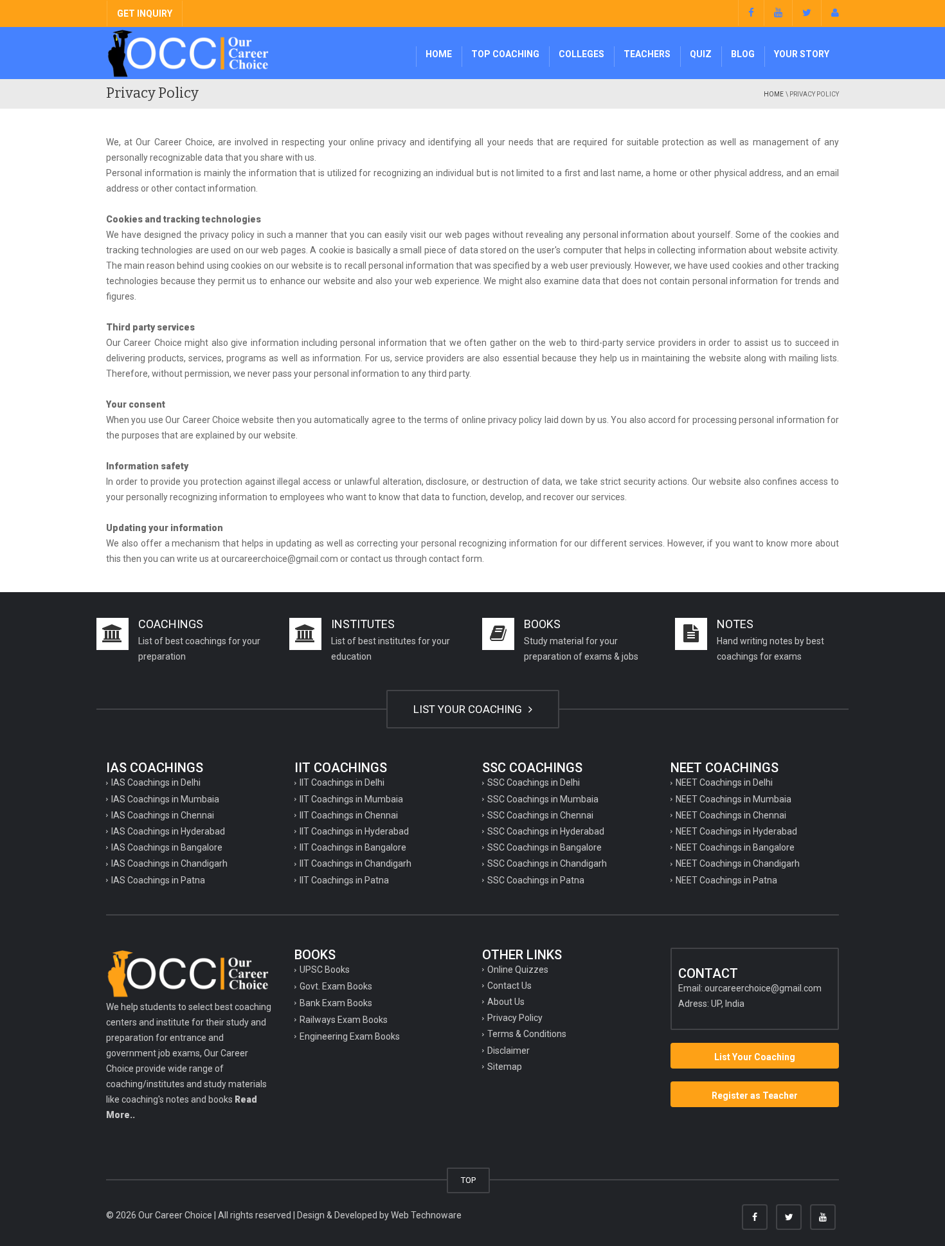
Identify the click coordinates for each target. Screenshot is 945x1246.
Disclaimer (508, 1050)
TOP (468, 1180)
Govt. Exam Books (336, 986)
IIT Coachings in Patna (344, 880)
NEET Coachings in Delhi (724, 782)
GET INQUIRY (144, 13)
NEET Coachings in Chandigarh (738, 863)
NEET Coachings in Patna (726, 880)
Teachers (647, 54)
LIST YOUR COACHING (469, 709)
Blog (743, 54)
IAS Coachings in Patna (158, 880)
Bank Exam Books (336, 1003)
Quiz (701, 54)
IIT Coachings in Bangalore (353, 847)
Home (439, 54)
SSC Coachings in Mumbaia (542, 799)
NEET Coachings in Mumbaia (733, 799)
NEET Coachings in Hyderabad (736, 831)
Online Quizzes (517, 969)
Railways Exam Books (344, 1020)
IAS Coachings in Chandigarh (169, 863)
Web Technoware (426, 1215)
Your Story (801, 54)
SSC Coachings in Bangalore (544, 847)
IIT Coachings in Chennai (349, 815)
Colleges (581, 54)
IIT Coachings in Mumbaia (351, 799)
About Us (506, 1002)
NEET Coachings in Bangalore (735, 847)
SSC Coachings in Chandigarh (547, 863)
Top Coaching (505, 54)
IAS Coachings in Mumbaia (165, 799)
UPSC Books (325, 969)
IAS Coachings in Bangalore (166, 847)
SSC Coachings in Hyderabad (545, 831)
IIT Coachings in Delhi (342, 782)
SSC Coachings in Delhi (533, 782)
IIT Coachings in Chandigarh (355, 863)
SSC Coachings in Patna (535, 880)
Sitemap (504, 1066)
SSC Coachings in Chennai (540, 815)
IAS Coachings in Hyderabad (168, 831)
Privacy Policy (515, 1018)
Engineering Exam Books (350, 1036)
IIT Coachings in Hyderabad (354, 831)
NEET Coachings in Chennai (731, 815)
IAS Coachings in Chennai (162, 815)
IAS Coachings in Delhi (156, 782)
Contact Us (509, 985)
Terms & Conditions (526, 1034)
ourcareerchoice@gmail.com (763, 988)
